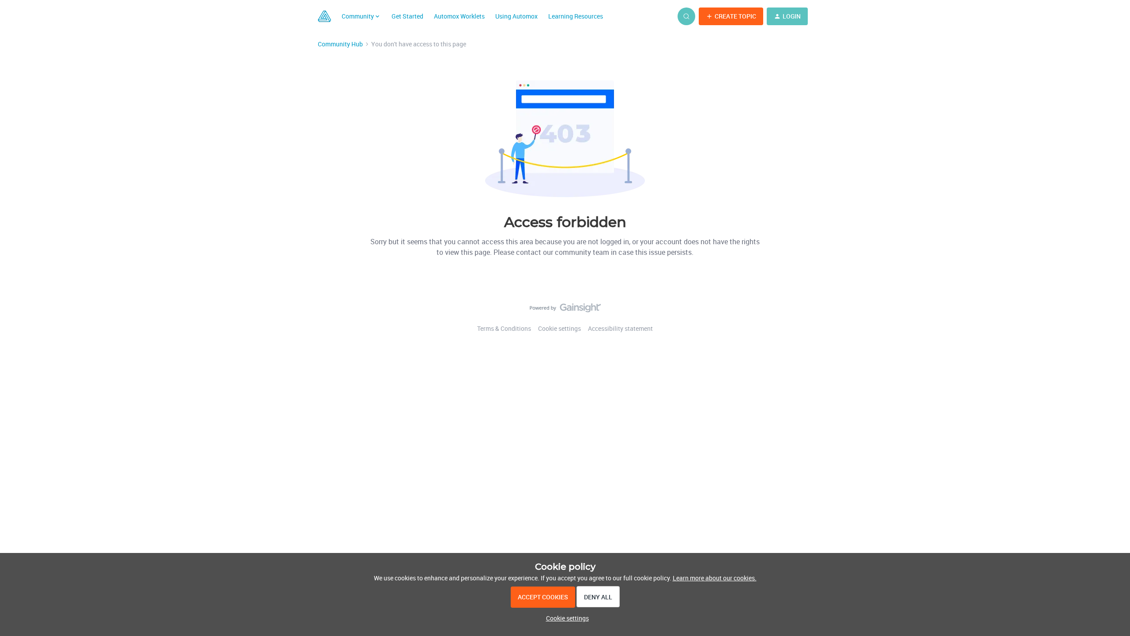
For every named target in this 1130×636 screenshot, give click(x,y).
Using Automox (516, 16)
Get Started (407, 16)
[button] (731, 16)
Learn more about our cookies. (715, 578)
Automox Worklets (459, 16)
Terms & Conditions (504, 328)
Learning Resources (575, 16)
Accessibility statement (620, 328)
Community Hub (340, 44)
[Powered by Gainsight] (565, 310)
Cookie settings (559, 328)
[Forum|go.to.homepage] (324, 16)
